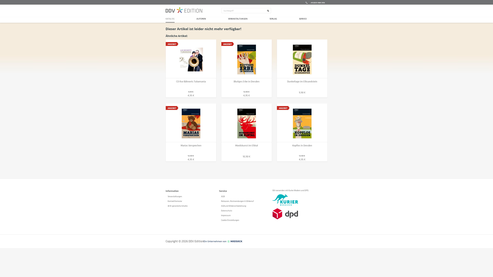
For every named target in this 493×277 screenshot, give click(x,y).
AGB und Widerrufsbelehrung (233, 205)
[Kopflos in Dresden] (302, 122)
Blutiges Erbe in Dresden (246, 81)
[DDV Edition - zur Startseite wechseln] (184, 10)
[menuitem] (246, 10)
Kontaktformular (175, 201)
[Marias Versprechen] (191, 122)
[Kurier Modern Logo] (299, 200)
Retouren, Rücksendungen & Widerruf (237, 201)
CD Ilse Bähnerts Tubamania (191, 81)
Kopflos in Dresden (302, 145)
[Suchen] (268, 10)
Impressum (226, 215)
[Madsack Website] (223, 241)
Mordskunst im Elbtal (246, 145)
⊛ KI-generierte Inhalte (178, 205)
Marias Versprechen (191, 145)
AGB (223, 196)
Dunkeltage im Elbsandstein (302, 81)
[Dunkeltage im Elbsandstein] (302, 58)
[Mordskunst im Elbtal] (246, 122)
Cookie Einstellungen (230, 220)
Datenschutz (226, 210)
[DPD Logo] (299, 214)
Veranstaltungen (175, 196)
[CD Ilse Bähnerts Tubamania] (191, 58)
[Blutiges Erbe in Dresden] (246, 58)
